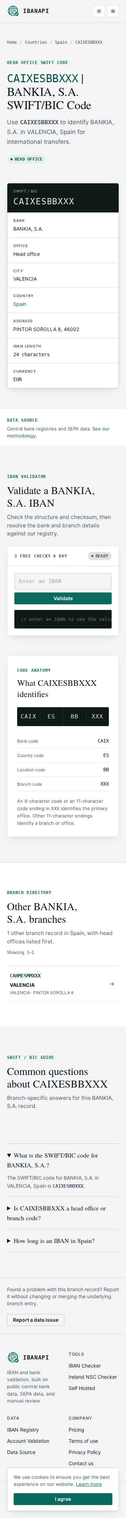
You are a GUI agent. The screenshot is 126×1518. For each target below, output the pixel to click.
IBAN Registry (23, 1430)
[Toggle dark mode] (99, 11)
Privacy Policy (85, 1452)
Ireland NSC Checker (93, 1377)
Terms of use (83, 1441)
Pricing (76, 1430)
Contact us (81, 1463)
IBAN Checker (85, 1366)
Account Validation (28, 1441)
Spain (61, 42)
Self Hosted (82, 1388)
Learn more (89, 1484)
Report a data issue (35, 1320)
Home (12, 42)
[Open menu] (113, 11)
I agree (63, 1499)
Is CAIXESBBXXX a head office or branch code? (56, 1213)
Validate (63, 598)
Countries (36, 42)
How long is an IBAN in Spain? (54, 1240)
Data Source (21, 1452)
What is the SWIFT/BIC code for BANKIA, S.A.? (52, 1160)
